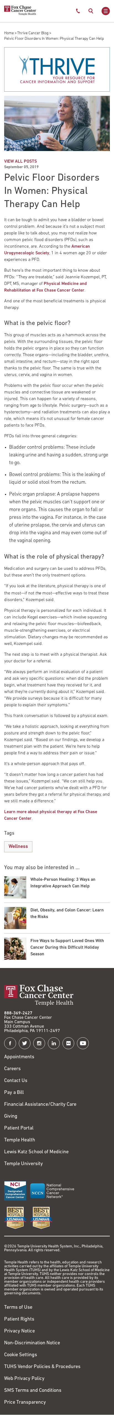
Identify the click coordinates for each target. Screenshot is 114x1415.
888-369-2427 (18, 1013)
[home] (20, 14)
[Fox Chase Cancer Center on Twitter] (25, 1043)
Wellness (18, 846)
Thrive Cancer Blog (32, 33)
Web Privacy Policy (24, 1378)
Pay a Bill (14, 1092)
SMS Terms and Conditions (32, 1390)
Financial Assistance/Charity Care (40, 1104)
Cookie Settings (20, 1355)
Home (9, 33)
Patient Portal (18, 1128)
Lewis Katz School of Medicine (36, 1152)
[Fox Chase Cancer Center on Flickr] (68, 1043)
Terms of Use (18, 1307)
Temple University (23, 1164)
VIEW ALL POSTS (20, 161)
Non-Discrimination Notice (32, 1343)
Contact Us (15, 1080)
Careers (12, 1069)
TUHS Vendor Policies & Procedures (42, 1366)
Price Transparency (25, 1402)
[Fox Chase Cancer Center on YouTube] (83, 1043)
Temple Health (19, 1140)
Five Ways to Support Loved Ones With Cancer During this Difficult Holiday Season (67, 947)
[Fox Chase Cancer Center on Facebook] (10, 1043)
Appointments (19, 1057)
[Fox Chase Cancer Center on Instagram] (39, 1043)
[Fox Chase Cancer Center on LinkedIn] (54, 1043)
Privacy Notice (19, 1331)
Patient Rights (19, 1319)
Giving (10, 1116)
